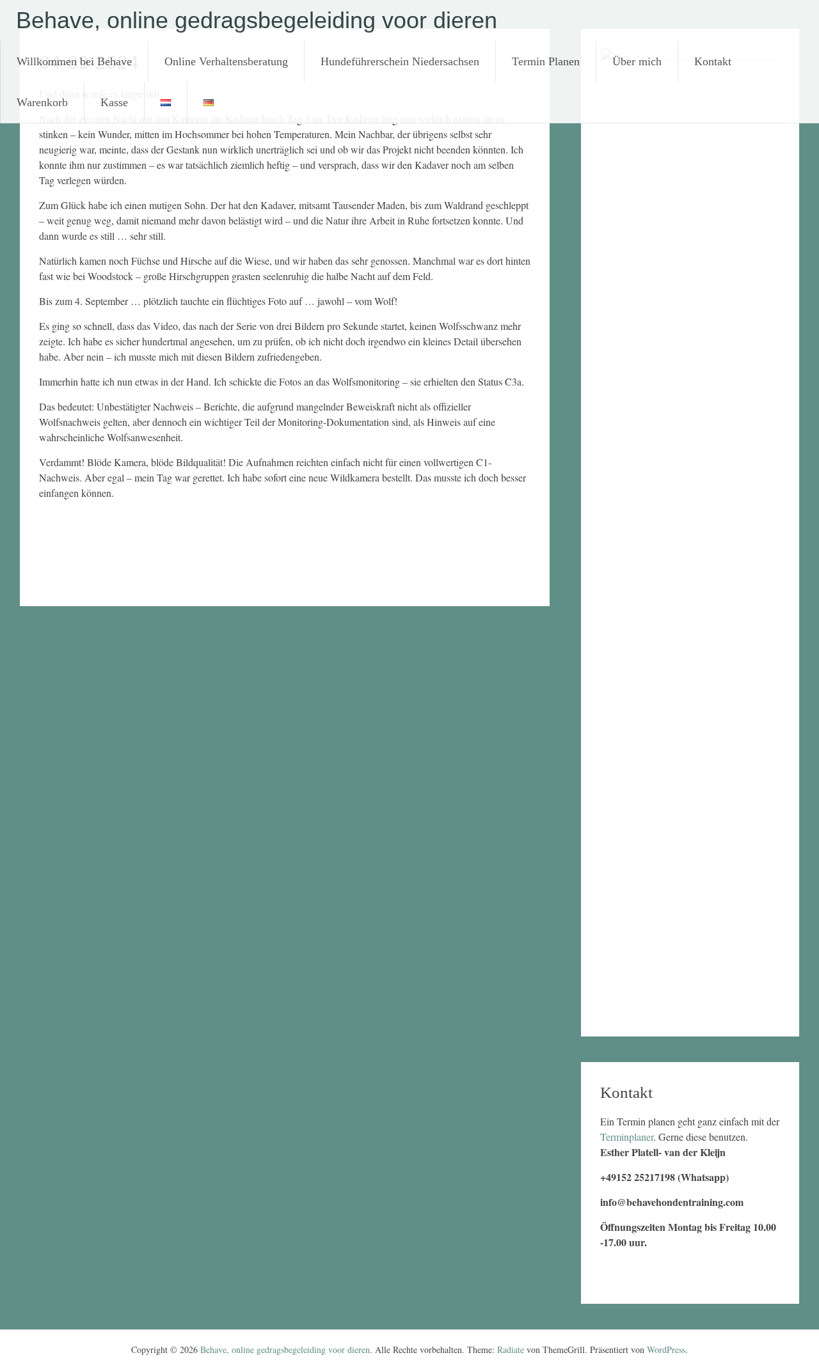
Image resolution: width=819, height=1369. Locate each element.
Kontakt (712, 61)
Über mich (637, 61)
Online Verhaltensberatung (226, 61)
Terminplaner (626, 1136)
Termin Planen (546, 61)
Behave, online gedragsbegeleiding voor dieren (256, 20)
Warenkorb (42, 102)
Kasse (114, 102)
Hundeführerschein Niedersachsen (400, 61)
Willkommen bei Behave (74, 61)
